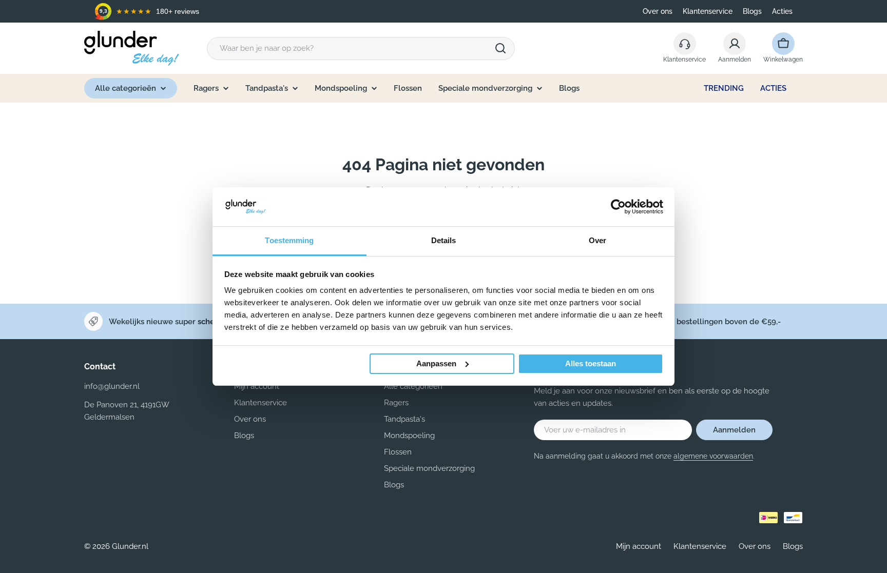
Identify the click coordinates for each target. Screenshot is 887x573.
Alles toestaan (590, 363)
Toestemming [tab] (289, 240)
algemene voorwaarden (713, 456)
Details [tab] (443, 240)
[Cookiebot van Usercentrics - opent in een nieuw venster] (618, 206)
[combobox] (361, 48)
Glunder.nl (130, 546)
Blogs (752, 11)
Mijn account (638, 546)
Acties (782, 11)
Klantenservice (707, 11)
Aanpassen (436, 363)
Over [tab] (597, 240)
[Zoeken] (500, 48)
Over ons (657, 11)
